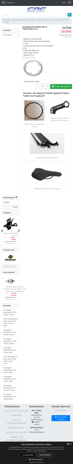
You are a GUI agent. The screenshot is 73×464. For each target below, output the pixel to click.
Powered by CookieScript (36, 462)
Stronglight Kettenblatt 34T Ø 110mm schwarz (9, 341)
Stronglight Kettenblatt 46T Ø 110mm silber (9, 379)
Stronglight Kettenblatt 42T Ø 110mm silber (9, 370)
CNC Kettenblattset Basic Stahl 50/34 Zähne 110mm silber (10, 322)
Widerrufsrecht (16, 428)
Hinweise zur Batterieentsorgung (16, 438)
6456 (7, 22)
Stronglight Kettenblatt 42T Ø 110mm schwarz (9, 332)
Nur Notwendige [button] (45, 455)
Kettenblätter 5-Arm (45, 20)
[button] (2, 231)
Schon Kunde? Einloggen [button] (61, 418)
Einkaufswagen (9, 198)
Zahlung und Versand (16, 432)
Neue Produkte (9, 272)
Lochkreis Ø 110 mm (62, 20)
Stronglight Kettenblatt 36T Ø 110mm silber (9, 396)
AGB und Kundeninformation (16, 421)
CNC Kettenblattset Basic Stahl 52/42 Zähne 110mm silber (10, 360)
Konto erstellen (61, 410)
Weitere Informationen (40, 451)
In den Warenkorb (62, 86)
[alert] (36, 453)
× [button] (71, 444)
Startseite (6, 20)
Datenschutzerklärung (16, 411)
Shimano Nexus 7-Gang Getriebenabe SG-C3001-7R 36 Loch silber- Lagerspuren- (15, 289)
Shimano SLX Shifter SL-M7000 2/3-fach (15, 234)
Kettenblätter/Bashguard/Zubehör (24, 20)
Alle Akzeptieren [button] (27, 455)
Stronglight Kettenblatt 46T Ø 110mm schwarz (9, 312)
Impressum (16, 415)
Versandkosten (67, 37)
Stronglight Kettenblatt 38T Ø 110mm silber (9, 350)
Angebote (7, 213)
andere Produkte (9, 267)
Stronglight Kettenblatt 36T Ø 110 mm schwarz (9, 388)
